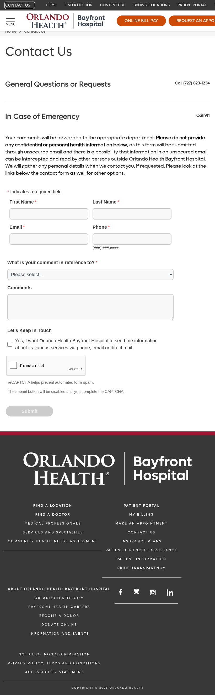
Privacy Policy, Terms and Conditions (54, 663)
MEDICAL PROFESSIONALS (53, 523)
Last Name (104, 202)
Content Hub (113, 5)
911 (207, 115)
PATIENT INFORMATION (141, 559)
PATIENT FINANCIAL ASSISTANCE (142, 550)
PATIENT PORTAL (142, 506)
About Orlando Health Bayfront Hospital (59, 589)
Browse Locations (151, 5)
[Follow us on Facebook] (121, 592)
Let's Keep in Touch (29, 330)
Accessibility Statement (54, 672)
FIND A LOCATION (52, 506)
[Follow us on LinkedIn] (170, 592)
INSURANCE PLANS (141, 541)
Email (15, 227)
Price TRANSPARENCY (141, 568)
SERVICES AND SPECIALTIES (53, 532)
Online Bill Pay (141, 20)
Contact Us (17, 5)
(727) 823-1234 (196, 83)
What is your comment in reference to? (51, 262)
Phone (100, 227)
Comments (19, 287)
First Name (21, 202)
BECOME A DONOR (59, 616)
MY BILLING (141, 514)
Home (51, 5)
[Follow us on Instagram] (153, 592)
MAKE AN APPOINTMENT (141, 523)
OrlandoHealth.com (59, 598)
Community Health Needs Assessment (53, 541)
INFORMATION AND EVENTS (59, 634)
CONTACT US (141, 532)
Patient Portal (192, 5)
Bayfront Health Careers (59, 607)
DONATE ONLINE (59, 625)
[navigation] (107, 5)
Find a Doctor (78, 5)
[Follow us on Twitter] (136, 592)
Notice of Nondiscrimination (54, 654)
